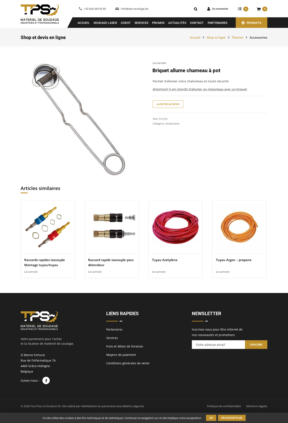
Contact (197, 22)
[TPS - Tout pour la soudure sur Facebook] (46, 380)
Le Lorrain (159, 63)
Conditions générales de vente (127, 363)
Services (141, 22)
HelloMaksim (89, 406)
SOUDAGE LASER (105, 22)
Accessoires (258, 37)
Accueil (84, 22)
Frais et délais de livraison (124, 346)
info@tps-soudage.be (134, 9)
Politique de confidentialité (224, 406)
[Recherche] (195, 8)
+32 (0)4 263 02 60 (95, 9)
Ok (211, 417)
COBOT (126, 22)
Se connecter (220, 9)
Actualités (177, 22)
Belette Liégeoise (133, 406)
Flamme (237, 37)
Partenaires (217, 22)
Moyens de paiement (121, 355)
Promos (158, 22)
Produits (254, 22)
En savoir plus (231, 417)
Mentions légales (256, 406)
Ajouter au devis (168, 104)
